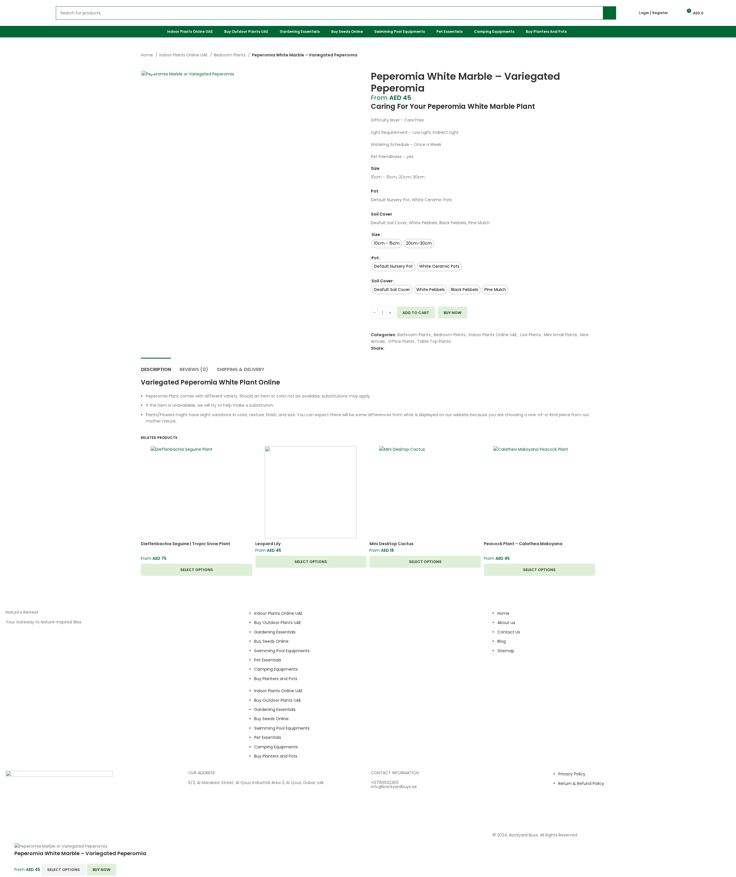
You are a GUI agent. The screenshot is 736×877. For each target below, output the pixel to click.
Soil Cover (382, 281)
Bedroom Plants (230, 55)
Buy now (452, 312)
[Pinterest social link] (402, 348)
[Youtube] (531, 672)
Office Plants (401, 341)
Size (375, 234)
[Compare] (373, 329)
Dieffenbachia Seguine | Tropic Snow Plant (185, 544)
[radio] (387, 243)
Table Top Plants (434, 341)
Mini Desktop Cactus (391, 544)
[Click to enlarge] (152, 67)
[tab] (156, 366)
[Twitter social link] (395, 348)
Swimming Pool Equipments (282, 651)
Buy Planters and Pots (275, 679)
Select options (63, 869)
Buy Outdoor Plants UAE (277, 622)
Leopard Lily (268, 544)
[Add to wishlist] (373, 322)
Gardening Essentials (275, 632)
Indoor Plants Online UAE (184, 55)
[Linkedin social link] (409, 348)
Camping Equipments (276, 669)
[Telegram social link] (415, 348)
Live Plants (530, 335)
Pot (375, 258)
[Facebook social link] (389, 348)
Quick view (248, 455)
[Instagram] (499, 672)
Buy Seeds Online (271, 641)
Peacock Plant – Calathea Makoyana (523, 544)
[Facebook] (515, 672)
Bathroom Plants (414, 335)
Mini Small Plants (560, 335)
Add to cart (415, 312)
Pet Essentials (267, 660)
